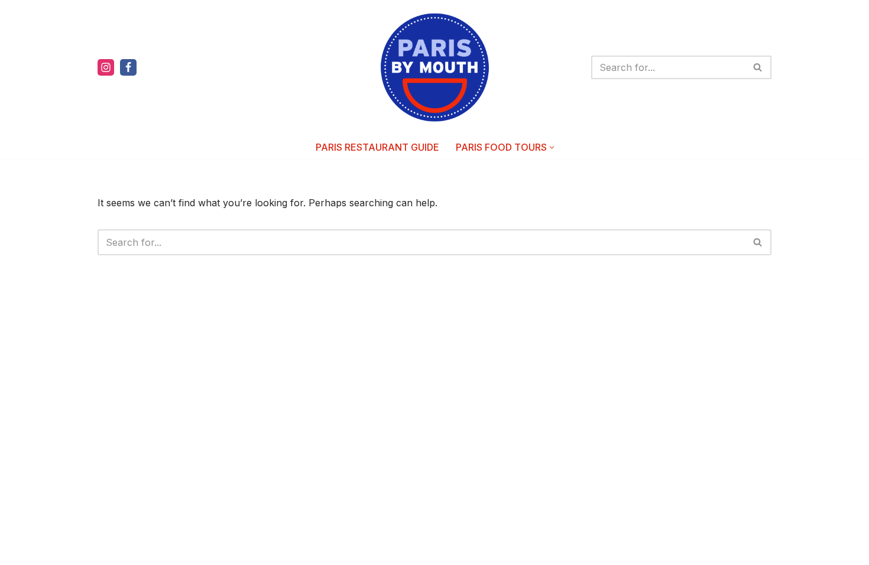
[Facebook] (128, 67)
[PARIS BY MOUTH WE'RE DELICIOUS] (435, 67)
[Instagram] (106, 67)
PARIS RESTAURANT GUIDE (377, 147)
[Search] (758, 67)
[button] (552, 147)
